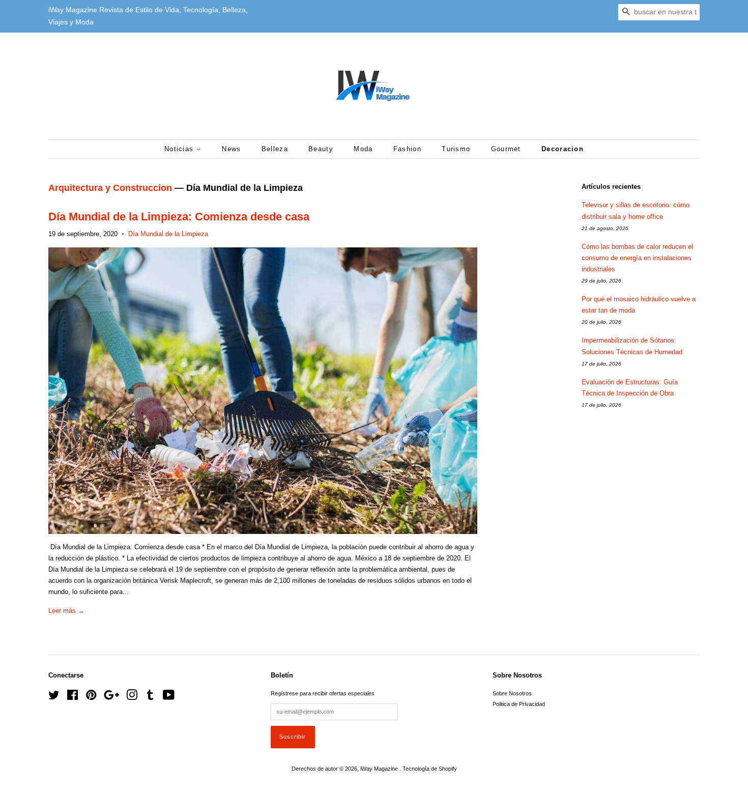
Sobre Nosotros (512, 693)
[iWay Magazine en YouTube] (169, 697)
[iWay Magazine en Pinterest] (91, 697)
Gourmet (506, 149)
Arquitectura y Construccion (110, 188)
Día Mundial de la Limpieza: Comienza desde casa (178, 216)
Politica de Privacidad (519, 704)
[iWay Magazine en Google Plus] (111, 697)
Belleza (275, 149)
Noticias (180, 149)
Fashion (407, 149)
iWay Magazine (379, 769)
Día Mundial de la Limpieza (168, 234)
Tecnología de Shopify (429, 769)
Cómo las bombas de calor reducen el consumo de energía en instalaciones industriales (637, 258)
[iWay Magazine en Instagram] (131, 697)
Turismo (456, 149)
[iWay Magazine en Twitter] (54, 697)
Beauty (320, 149)
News (231, 149)
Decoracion (562, 149)
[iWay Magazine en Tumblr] (150, 697)
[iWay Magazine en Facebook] (72, 697)
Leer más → (66, 610)
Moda (363, 149)
